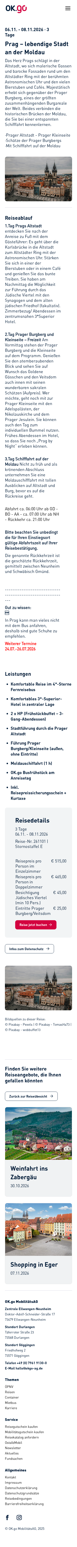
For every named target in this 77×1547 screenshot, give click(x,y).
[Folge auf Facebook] (7, 1518)
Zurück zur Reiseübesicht (28, 1096)
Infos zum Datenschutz (26, 949)
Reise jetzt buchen (33, 925)
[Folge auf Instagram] (19, 1518)
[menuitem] (37, 1386)
